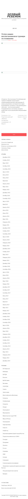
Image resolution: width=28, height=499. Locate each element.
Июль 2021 (5, 210)
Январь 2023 (6, 189)
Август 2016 (6, 325)
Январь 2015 (6, 358)
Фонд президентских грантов (10, 470)
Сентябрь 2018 (6, 269)
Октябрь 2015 (6, 343)
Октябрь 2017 (6, 290)
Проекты (5, 445)
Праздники (5, 442)
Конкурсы (5, 398)
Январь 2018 (6, 284)
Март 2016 (5, 331)
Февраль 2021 (6, 222)
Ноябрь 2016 (6, 316)
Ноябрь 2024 (6, 160)
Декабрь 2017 (6, 287)
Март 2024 (5, 163)
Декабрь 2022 (6, 192)
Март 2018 (5, 281)
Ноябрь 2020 (6, 231)
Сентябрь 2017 (6, 293)
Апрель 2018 (6, 278)
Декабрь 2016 (6, 313)
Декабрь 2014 (6, 360)
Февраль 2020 (6, 242)
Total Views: (4, 485)
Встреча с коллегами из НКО (8, 146)
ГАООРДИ (5, 386)
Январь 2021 (6, 225)
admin (9, 40)
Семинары (5, 451)
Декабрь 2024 (6, 157)
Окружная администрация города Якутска (13, 433)
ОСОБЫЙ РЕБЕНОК (14, 15)
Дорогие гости (5, 144)
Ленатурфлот (6, 410)
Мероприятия (6, 413)
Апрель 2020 (6, 239)
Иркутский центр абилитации (10, 395)
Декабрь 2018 (6, 263)
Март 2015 (5, 352)
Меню (15, 28)
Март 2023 (5, 186)
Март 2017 (5, 307)
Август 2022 (6, 201)
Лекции (5, 407)
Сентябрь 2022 (6, 198)
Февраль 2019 (6, 257)
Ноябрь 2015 (6, 340)
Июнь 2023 (5, 177)
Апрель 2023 (6, 183)
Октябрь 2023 (6, 166)
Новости (5, 427)
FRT (17, 496)
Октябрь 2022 (6, 195)
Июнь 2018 (5, 275)
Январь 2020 (6, 245)
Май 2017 (5, 301)
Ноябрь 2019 (6, 251)
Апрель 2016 (6, 328)
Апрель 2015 (6, 349)
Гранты (4, 389)
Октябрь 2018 (6, 266)
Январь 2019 (6, 260)
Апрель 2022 (6, 207)
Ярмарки (5, 473)
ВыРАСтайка (6, 380)
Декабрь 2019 (6, 248)
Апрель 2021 (6, 216)
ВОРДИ (5, 374)
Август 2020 (6, 236)
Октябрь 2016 (6, 319)
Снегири (5, 457)
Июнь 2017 (5, 299)
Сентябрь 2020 (7, 234)
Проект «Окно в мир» (22, 117)
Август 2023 (6, 172)
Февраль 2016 (6, 334)
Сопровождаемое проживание (10, 463)
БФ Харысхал (6, 368)
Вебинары (5, 371)
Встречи (5, 377)
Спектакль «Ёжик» (6, 148)
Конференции (6, 401)
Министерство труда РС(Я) (9, 416)
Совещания (5, 460)
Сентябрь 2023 (6, 169)
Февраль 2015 (6, 355)
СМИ (4, 454)
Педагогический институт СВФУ (11, 436)
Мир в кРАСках (7, 418)
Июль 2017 (5, 295)
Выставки (5, 383)
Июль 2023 (6, 175)
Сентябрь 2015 (6, 346)
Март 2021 (5, 219)
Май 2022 (5, 204)
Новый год (5, 430)
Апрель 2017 (6, 304)
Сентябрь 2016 (6, 322)
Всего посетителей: (6, 488)
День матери (4, 150)
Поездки (5, 439)
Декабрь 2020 (6, 228)
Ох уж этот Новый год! (7, 142)
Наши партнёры (7, 424)
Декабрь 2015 (6, 337)
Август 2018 (6, 272)
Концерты (5, 404)
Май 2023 (5, 180)
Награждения (6, 421)
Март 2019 (5, 254)
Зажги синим (6, 392)
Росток (4, 448)
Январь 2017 (6, 310)
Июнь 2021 (5, 213)
